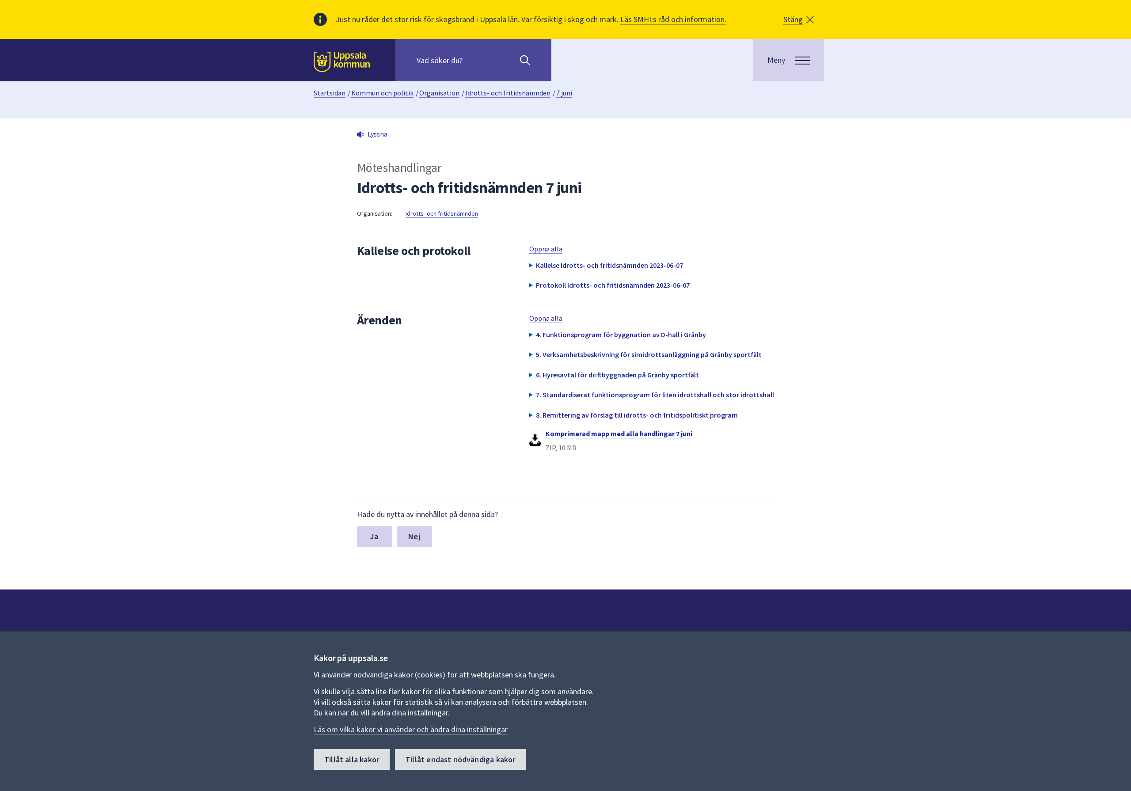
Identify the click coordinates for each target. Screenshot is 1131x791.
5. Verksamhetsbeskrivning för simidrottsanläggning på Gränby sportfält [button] (649, 354)
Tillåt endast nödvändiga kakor (460, 759)
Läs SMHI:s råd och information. (673, 19)
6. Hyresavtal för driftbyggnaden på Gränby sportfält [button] (617, 374)
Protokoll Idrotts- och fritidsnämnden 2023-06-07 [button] (613, 285)
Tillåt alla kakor (351, 759)
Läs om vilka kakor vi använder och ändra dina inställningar (411, 729)
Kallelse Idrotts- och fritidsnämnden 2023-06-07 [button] (609, 265)
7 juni (564, 92)
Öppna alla (545, 248)
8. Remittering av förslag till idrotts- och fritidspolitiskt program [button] (637, 415)
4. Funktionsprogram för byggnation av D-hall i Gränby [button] (621, 334)
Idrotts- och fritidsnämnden (507, 92)
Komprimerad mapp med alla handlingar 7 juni (619, 433)
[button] (798, 19)
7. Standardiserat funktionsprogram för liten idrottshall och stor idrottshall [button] (655, 394)
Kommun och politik (382, 92)
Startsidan (329, 92)
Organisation (439, 92)
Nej (414, 536)
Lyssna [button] (377, 133)
